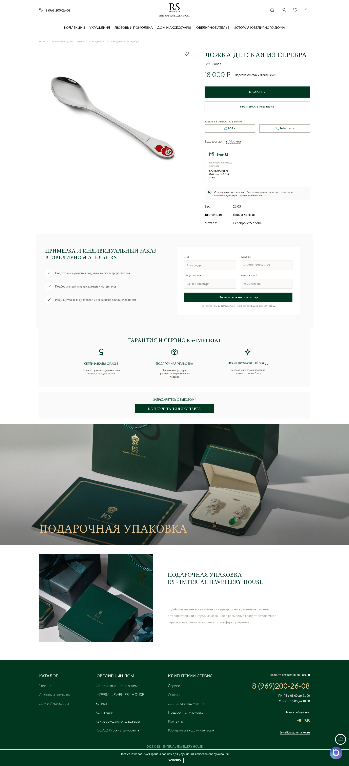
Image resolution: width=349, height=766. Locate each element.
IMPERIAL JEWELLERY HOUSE (120, 694)
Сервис (174, 685)
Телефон (246, 256)
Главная (43, 41)
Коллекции (74, 27)
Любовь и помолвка (134, 27)
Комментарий (249, 275)
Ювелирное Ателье (212, 27)
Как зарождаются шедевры (118, 721)
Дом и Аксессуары (174, 27)
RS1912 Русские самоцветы (118, 730)
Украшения (99, 27)
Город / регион (193, 275)
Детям (80, 41)
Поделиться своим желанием (254, 75)
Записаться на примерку (238, 297)
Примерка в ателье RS (257, 107)
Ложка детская (96, 41)
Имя (186, 256)
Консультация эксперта (174, 408)
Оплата (174, 694)
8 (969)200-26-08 (58, 10)
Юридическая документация (191, 730)
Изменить (242, 142)
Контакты (176, 721)
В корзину (257, 92)
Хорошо (174, 760)
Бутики (101, 703)
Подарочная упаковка (186, 712)
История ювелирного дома (259, 27)
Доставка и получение (186, 703)
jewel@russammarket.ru (295, 732)
